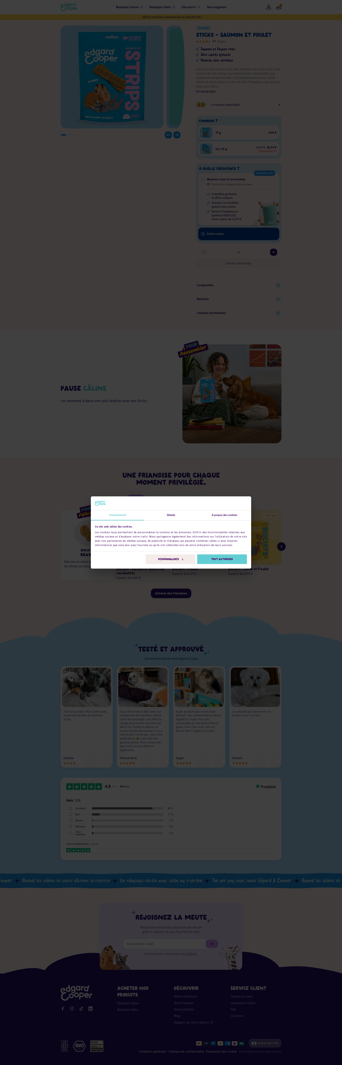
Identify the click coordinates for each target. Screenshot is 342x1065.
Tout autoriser (222, 559)
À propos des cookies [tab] (224, 514)
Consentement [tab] (117, 514)
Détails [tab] (171, 514)
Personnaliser (168, 559)
